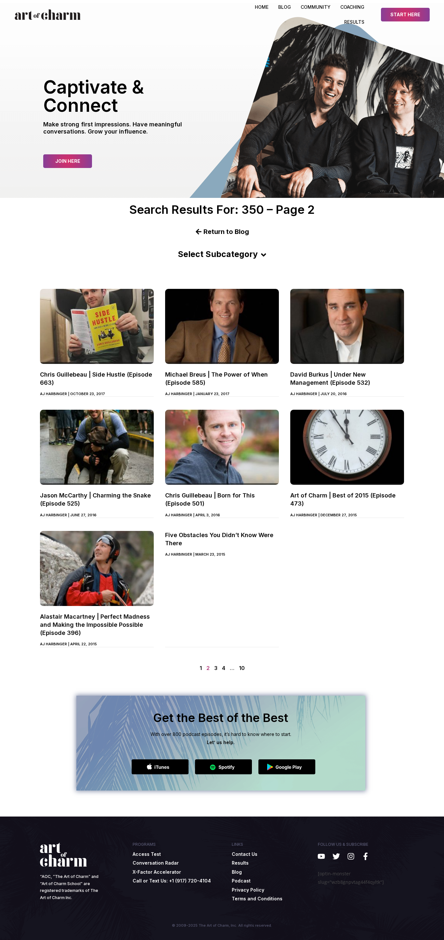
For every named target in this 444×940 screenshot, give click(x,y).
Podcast (241, 880)
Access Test (147, 854)
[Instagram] (351, 856)
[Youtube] (321, 856)
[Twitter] (336, 856)
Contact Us (244, 854)
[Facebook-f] (365, 856)
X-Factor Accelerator (157, 872)
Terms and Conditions (257, 898)
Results (354, 22)
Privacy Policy (248, 890)
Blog (237, 872)
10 (242, 668)
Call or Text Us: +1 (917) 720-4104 (172, 880)
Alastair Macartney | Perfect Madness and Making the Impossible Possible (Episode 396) (95, 624)
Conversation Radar (156, 863)
